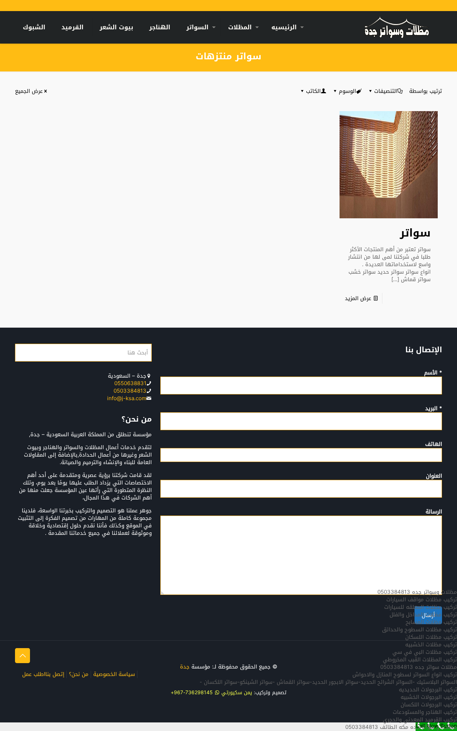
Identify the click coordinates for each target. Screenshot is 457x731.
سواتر (415, 233)
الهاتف (433, 445)
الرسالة (434, 512)
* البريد (433, 409)
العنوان (434, 476)
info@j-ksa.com (126, 398)
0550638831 (130, 383)
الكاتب (313, 91)
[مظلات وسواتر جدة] (397, 27)
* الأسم (433, 373)
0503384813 (130, 391)
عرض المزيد (358, 298)
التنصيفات (385, 91)
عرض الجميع (29, 91)
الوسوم (347, 91)
